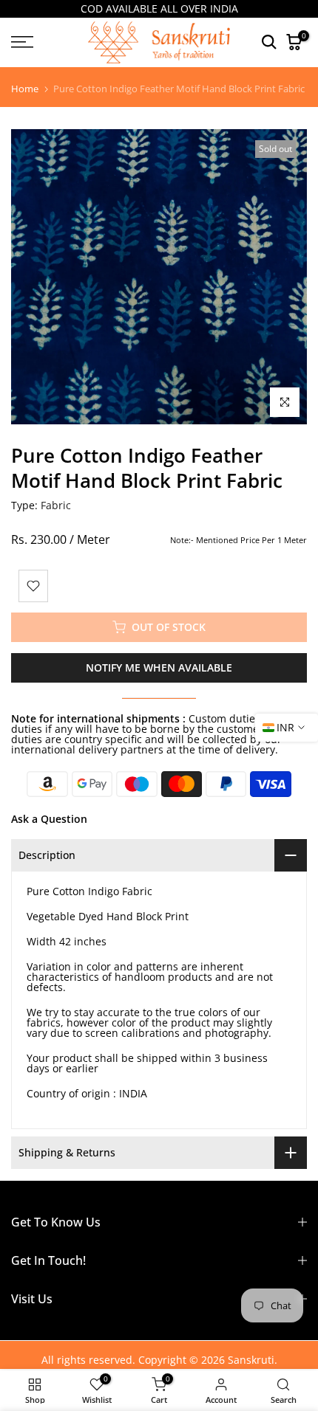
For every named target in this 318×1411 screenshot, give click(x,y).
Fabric (56, 505)
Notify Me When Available (159, 667)
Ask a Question (49, 819)
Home (24, 89)
